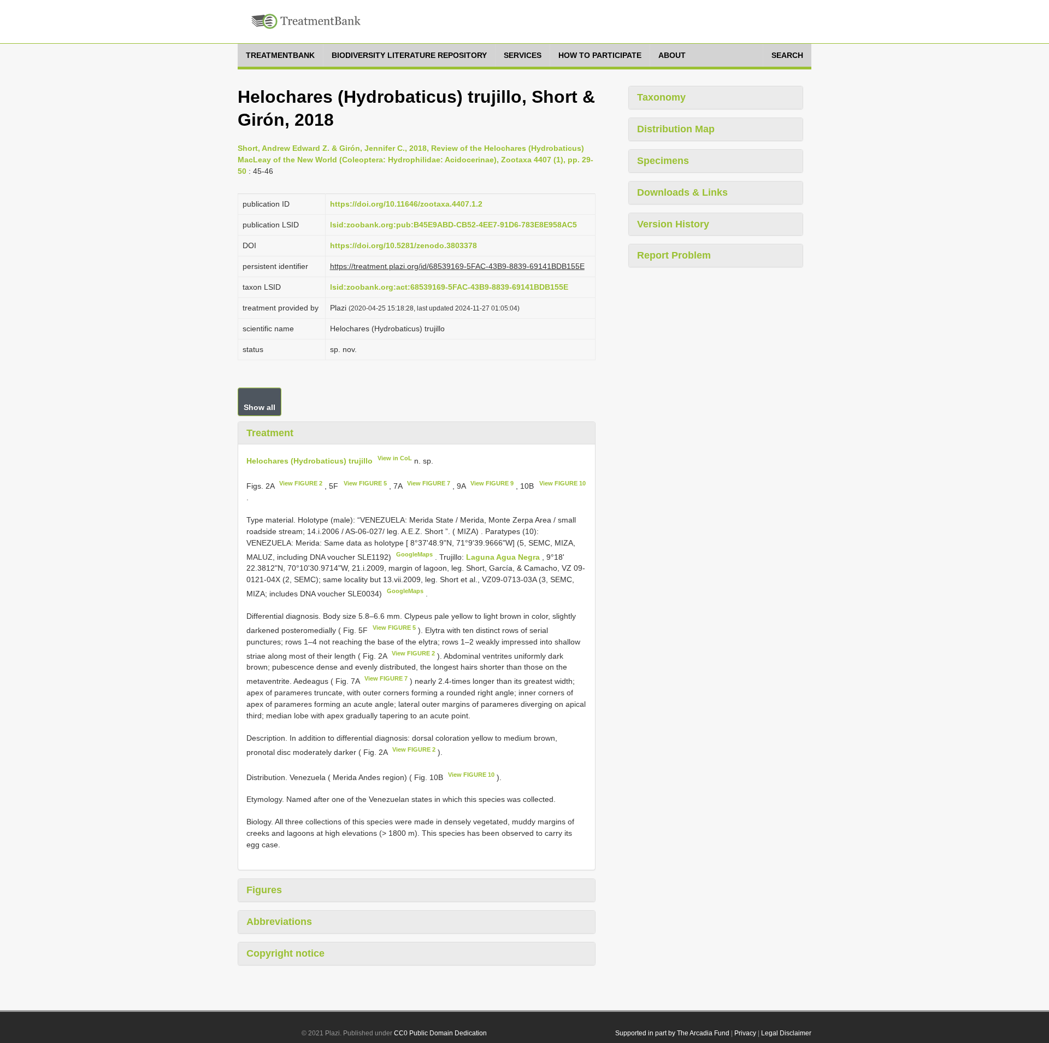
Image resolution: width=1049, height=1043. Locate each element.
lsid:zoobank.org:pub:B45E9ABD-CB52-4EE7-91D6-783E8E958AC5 (453, 224)
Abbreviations (279, 921)
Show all (259, 407)
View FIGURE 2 (300, 483)
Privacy (745, 1033)
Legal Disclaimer (786, 1033)
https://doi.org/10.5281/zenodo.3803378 (403, 245)
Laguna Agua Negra (504, 556)
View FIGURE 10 (562, 483)
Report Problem (674, 255)
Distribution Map (676, 129)
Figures (264, 889)
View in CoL (395, 458)
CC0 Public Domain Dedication (440, 1033)
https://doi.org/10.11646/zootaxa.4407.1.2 (406, 204)
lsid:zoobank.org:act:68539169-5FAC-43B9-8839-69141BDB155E (449, 287)
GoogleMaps (414, 554)
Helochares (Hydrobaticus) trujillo (309, 460)
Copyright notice (285, 953)
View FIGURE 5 (365, 483)
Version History (673, 224)
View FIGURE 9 (492, 483)
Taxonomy (661, 97)
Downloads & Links (682, 192)
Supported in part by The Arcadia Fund (672, 1033)
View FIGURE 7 (428, 483)
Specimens (663, 160)
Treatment (269, 432)
